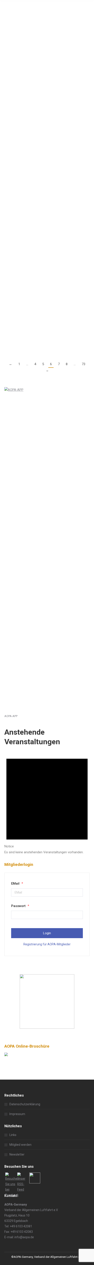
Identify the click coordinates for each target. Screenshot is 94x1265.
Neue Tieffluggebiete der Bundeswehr (40, 18)
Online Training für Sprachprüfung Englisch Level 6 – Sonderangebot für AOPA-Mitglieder (45, 79)
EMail (17, 883)
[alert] (47, 802)
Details (9, 64)
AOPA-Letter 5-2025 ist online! (33, 249)
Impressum (17, 1114)
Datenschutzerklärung (24, 1104)
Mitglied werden (20, 1144)
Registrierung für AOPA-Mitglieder (47, 944)
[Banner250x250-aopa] (47, 1027)
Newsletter (16, 1154)
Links (12, 1135)
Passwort (20, 906)
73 (83, 364)
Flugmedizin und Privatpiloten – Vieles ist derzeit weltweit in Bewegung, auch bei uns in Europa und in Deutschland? (45, 298)
